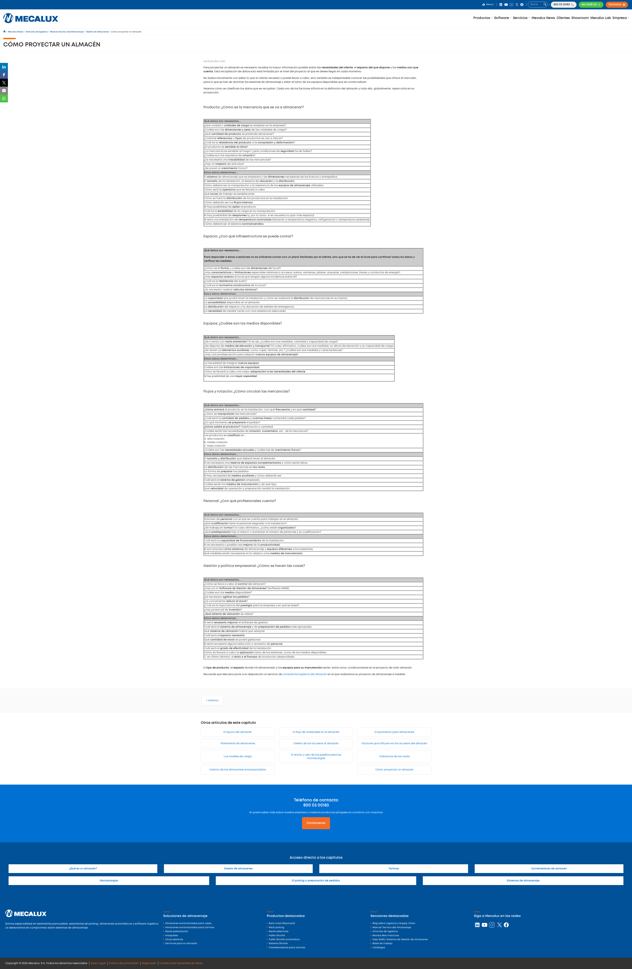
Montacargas (109, 880)
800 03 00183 (316, 805)
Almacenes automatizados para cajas (188, 923)
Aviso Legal (98, 963)
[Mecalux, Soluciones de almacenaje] (30, 24)
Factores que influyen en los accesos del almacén (394, 743)
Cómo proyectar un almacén (394, 769)
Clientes (563, 18)
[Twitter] (4, 83)
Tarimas (394, 868)
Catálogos (378, 948)
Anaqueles (171, 936)
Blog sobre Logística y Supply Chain (393, 923)
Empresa (620, 18)
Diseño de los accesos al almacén (316, 743)
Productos (482, 18)
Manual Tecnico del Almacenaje (391, 928)
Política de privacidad (123, 963)
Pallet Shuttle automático (284, 940)
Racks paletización (176, 931)
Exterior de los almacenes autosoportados (238, 769)
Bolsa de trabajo (382, 943)
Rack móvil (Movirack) (282, 923)
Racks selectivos (278, 931)
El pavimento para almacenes (394, 732)
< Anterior (212, 700)
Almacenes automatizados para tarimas (189, 928)
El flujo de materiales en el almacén (316, 732)
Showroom (580, 18)
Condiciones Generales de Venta (181, 963)
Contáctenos (316, 823)
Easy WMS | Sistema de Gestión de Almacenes (400, 940)
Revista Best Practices (385, 936)
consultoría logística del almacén (305, 674)
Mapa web (149, 963)
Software (502, 18)
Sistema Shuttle (278, 943)
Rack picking (276, 928)
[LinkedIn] (4, 67)
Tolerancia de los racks (394, 756)
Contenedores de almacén (549, 868)
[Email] (4, 91)
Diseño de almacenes (238, 868)
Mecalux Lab (600, 18)
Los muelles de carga (238, 756)
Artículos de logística (385, 931)
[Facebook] (4, 75)
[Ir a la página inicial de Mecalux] (4, 32)
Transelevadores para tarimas (287, 948)
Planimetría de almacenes (238, 743)
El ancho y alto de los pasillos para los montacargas (316, 757)
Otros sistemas (174, 940)
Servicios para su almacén (181, 943)
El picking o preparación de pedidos (316, 880)
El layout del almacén (238, 732)
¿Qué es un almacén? (83, 868)
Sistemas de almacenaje (523, 880)
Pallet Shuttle (277, 936)
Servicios (520, 18)
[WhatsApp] (4, 98)
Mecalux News (543, 18)
